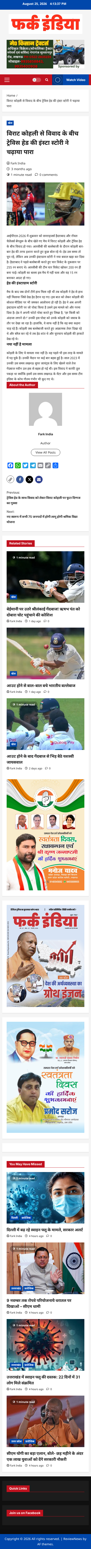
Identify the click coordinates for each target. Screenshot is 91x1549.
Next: (42, 517)
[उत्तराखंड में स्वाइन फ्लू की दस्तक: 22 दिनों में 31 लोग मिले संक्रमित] (45, 1345)
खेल (10, 123)
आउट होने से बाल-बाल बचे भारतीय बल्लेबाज (41, 685)
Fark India (18, 163)
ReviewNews (72, 1539)
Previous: (43, 498)
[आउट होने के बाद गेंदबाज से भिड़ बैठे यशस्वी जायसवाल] (45, 724)
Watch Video (75, 80)
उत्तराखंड (16, 1288)
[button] (7, 79)
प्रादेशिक (26, 1218)
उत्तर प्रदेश (16, 1441)
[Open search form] (46, 79)
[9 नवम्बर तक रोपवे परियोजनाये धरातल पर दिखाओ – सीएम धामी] (45, 1268)
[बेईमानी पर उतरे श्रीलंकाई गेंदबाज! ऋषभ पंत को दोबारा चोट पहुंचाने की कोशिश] (45, 577)
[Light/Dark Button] (36, 79)
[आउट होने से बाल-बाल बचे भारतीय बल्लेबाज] (45, 653)
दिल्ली (14, 1218)
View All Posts (46, 452)
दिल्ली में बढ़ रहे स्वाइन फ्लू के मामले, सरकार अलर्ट (45, 1229)
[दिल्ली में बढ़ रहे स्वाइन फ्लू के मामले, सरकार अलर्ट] (45, 1198)
